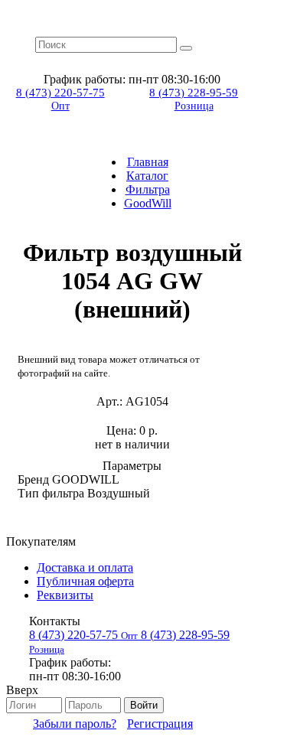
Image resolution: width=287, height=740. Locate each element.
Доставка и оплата (85, 567)
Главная (147, 161)
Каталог (147, 175)
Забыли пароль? (74, 723)
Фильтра (148, 189)
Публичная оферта (85, 581)
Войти (144, 705)
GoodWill (147, 203)
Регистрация (160, 723)
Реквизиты (65, 594)
